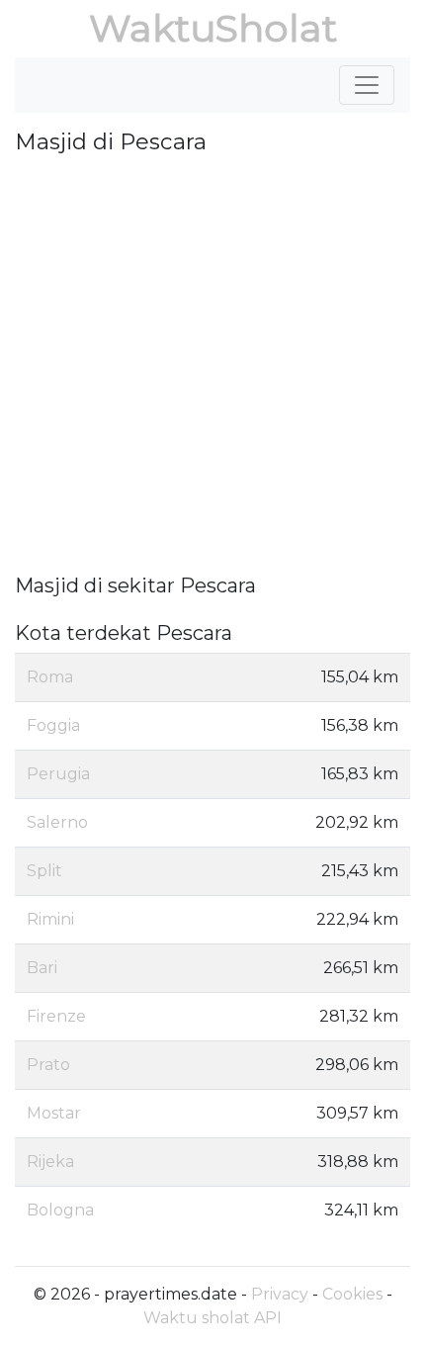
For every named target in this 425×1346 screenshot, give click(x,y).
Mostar (54, 1113)
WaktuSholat (213, 28)
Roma (50, 677)
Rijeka (50, 1161)
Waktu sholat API (212, 1317)
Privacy (279, 1294)
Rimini (50, 919)
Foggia (53, 725)
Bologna (60, 1210)
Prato (48, 1064)
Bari (42, 967)
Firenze (56, 1016)
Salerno (57, 822)
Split (44, 870)
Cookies (352, 1294)
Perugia (58, 773)
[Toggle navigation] (366, 85)
